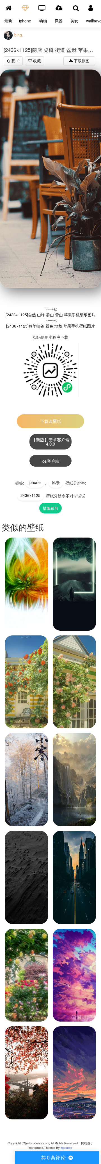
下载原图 (81, 60)
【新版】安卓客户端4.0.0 (51, 442)
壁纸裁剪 (50, 508)
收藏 (36, 60)
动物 (43, 21)
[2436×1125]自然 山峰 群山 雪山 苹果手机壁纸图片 (50, 314)
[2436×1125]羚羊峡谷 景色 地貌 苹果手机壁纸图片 (50, 326)
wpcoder (66, 1147)
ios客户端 (50, 461)
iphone (25, 21)
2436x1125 (30, 495)
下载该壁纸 (50, 421)
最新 (8, 20)
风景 (59, 21)
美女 (74, 21)
